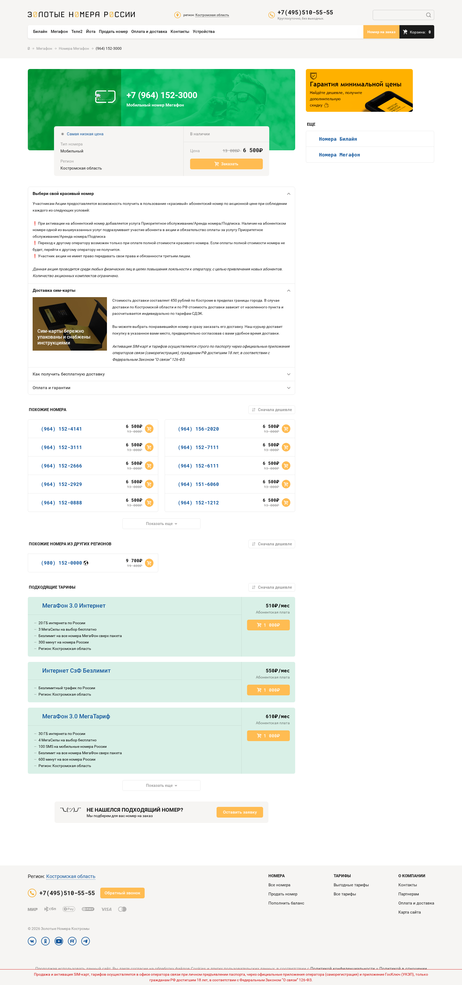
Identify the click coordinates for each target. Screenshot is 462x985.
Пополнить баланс (286, 903)
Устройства (204, 31)
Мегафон (59, 31)
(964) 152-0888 (61, 502)
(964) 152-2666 (61, 465)
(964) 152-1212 (198, 502)
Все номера (279, 885)
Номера (276, 875)
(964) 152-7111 (198, 447)
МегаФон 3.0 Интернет (74, 605)
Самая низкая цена (85, 134)
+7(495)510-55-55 (305, 12)
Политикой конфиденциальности (342, 968)
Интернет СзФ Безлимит (76, 670)
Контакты (180, 31)
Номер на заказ (381, 32)
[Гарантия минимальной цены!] (359, 90)
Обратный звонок (122, 892)
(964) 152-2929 (61, 484)
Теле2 (77, 31)
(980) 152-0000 (61, 562)
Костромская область (70, 876)
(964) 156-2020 (198, 429)
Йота (90, 31)
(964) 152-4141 (61, 429)
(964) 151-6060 (198, 484)
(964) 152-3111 (61, 447)
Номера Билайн (338, 139)
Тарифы (342, 875)
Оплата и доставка (149, 31)
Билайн (40, 31)
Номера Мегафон (339, 154)
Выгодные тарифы (351, 885)
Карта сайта (409, 912)
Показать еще (159, 523)
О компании (411, 875)
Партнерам (408, 894)
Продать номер (113, 31)
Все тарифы (345, 894)
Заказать (229, 164)
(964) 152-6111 (198, 465)
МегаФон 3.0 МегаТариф (76, 716)
